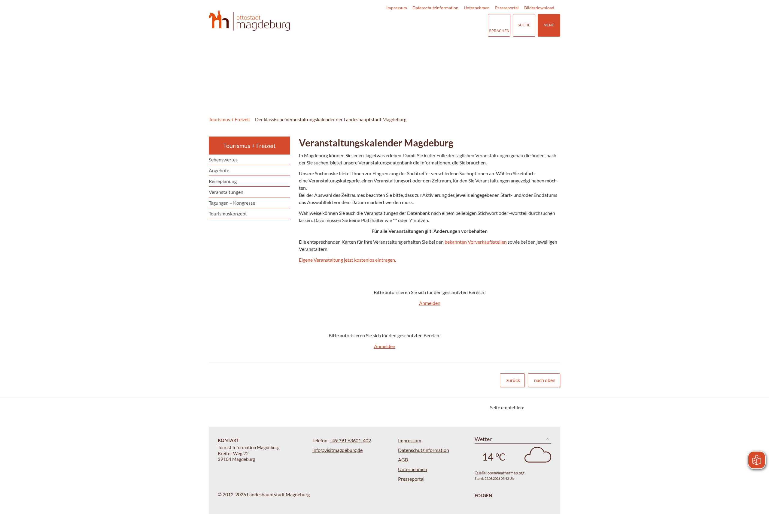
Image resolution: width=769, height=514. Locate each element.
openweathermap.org (506, 472)
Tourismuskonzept (228, 213)
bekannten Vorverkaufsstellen (476, 242)
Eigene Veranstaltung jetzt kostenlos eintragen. (347, 260)
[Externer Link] (446, 25)
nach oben (544, 380)
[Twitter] (531, 407)
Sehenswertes (223, 159)
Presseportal (507, 7)
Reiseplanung (223, 181)
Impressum (396, 7)
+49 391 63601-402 (350, 440)
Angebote (219, 170)
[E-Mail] (546, 407)
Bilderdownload (539, 7)
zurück (513, 380)
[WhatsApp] (553, 407)
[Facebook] (538, 407)
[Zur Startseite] (249, 20)
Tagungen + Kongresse (232, 203)
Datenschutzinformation (435, 7)
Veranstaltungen (226, 192)
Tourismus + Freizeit (229, 119)
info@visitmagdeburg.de (337, 450)
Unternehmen (477, 7)
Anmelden (429, 303)
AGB (403, 459)
